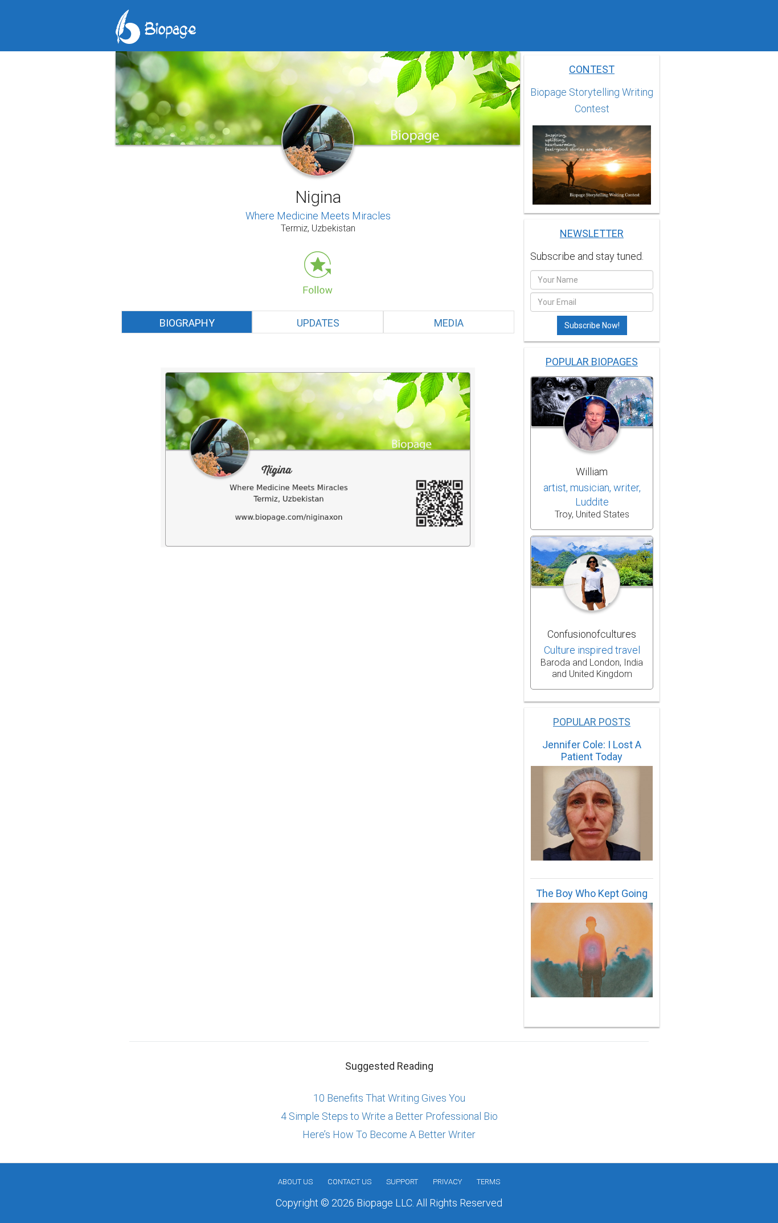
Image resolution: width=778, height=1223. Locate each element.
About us (295, 1181)
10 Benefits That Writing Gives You (389, 1098)
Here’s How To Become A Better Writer (389, 1134)
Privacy (447, 1181)
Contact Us (349, 1181)
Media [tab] (449, 323)
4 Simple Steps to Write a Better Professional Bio (389, 1116)
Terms (488, 1181)
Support (402, 1181)
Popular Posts (591, 722)
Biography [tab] (187, 323)
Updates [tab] (318, 323)
